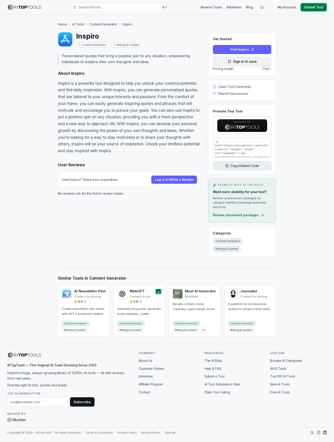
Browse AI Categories (286, 361)
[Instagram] (318, 432)
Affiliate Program (151, 384)
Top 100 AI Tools (282, 376)
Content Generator (103, 24)
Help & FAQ (212, 368)
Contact (144, 392)
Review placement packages (236, 215)
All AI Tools (278, 368)
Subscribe (82, 402)
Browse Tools (211, 7)
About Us (145, 361)
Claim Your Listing (217, 392)
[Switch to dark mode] (262, 7)
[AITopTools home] (24, 7)
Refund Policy (150, 432)
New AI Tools (280, 384)
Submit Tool (313, 7)
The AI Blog (213, 361)
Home (62, 24)
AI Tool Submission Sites (222, 384)
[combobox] (118, 7)
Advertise (234, 7)
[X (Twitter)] (312, 432)
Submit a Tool (214, 376)
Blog (249, 7)
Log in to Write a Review (174, 179)
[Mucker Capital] (16, 419)
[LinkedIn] (325, 432)
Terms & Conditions (99, 432)
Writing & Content (127, 45)
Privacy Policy (127, 432)
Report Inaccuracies (233, 93)
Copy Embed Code (244, 166)
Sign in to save (245, 61)
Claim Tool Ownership (234, 87)
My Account (287, 7)
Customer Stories (151, 368)
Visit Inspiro (239, 49)
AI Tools (78, 24)
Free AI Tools (280, 392)
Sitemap (170, 432)
